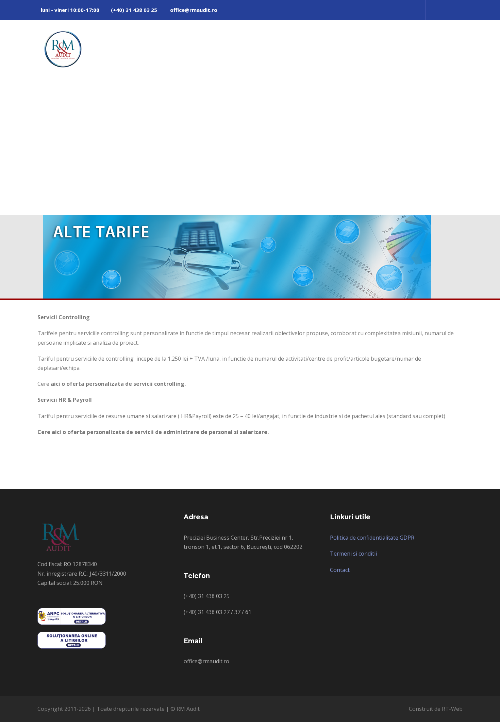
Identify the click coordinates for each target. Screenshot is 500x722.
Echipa (413, 45)
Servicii (333, 45)
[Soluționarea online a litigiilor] (71, 639)
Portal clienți (373, 45)
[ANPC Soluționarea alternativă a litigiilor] (71, 615)
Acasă (302, 45)
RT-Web (452, 708)
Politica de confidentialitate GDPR (372, 537)
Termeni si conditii (353, 553)
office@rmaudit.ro (193, 9)
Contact (446, 45)
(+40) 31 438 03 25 (134, 9)
